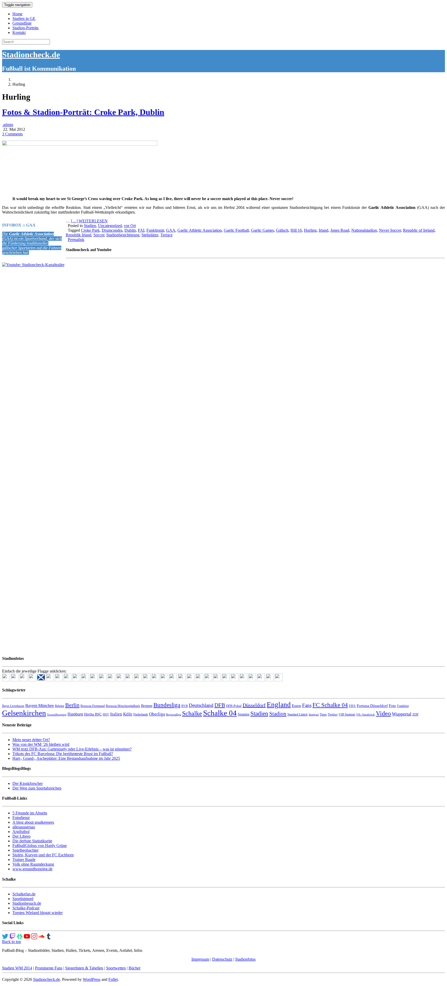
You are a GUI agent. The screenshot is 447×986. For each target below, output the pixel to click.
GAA (170, 230)
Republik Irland (78, 235)
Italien (116, 714)
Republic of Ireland (419, 230)
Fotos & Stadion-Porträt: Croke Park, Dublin (83, 112)
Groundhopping (56, 714)
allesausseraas (23, 827)
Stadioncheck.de (31, 54)
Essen (296, 706)
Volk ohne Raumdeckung (33, 864)
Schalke (192, 713)
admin (7, 124)
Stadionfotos (245, 959)
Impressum (200, 959)
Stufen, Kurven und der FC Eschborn (43, 855)
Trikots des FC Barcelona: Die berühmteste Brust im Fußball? (62, 753)
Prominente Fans (48, 968)
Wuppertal (401, 714)
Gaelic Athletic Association (199, 230)
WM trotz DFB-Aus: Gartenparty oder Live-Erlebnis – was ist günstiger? (72, 749)
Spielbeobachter (25, 850)
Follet (113, 979)
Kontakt (19, 32)
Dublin (130, 230)
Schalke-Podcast (25, 908)
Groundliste (22, 23)
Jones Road (339, 230)
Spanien (243, 714)
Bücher (134, 968)
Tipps (323, 714)
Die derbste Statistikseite (32, 841)
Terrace (166, 235)
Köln (127, 714)
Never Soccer (390, 230)
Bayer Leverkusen (13, 706)
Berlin (72, 705)
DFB (219, 705)
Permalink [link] (76, 239)
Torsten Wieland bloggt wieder (37, 912)
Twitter (333, 714)
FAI (141, 230)
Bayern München (39, 705)
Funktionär (155, 230)
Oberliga (157, 714)
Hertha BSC (93, 714)
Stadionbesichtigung (122, 235)
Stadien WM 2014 (17, 968)
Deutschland (201, 705)
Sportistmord (22, 898)
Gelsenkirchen (24, 713)
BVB (184, 706)
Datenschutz (222, 959)
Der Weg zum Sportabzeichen (36, 788)
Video (383, 713)
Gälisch (282, 230)
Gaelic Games (262, 230)
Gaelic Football (236, 230)
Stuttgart (314, 714)
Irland (323, 230)
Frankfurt (403, 706)
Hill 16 (296, 230)
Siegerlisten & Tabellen (84, 968)
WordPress (91, 979)
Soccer (98, 235)
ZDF (415, 714)
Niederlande (140, 714)
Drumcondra (112, 230)
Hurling (310, 230)
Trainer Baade (23, 859)
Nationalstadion (364, 230)
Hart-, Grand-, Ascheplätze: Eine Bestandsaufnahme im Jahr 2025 (66, 758)
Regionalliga (173, 714)
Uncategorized (110, 225)
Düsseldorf (254, 705)
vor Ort (130, 225)
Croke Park (90, 230)
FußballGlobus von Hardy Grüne (39, 845)
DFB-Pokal (234, 706)
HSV (106, 714)
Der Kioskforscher (27, 783)
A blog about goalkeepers (33, 822)
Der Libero (21, 836)
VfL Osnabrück (365, 714)
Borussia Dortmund (92, 706)
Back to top (11, 941)
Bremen (146, 706)
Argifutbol (20, 831)
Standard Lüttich (297, 714)
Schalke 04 (220, 713)
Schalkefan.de (23, 894)
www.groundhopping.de (32, 869)
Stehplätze (149, 235)
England (279, 705)
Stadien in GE (23, 18)
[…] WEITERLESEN (89, 221)
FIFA (352, 706)
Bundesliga (166, 705)
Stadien (90, 225)
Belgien (59, 706)
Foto (392, 706)
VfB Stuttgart (347, 714)
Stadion (277, 714)
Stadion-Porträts (25, 28)
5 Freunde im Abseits (29, 813)
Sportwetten (116, 968)
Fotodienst (20, 817)
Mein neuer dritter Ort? (31, 739)
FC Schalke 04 (330, 705)
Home (17, 14)
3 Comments (12, 134)
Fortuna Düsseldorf (372, 706)
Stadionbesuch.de (26, 903)
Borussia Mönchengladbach (123, 706)
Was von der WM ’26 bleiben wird (40, 744)
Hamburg (75, 714)
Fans (306, 705)
